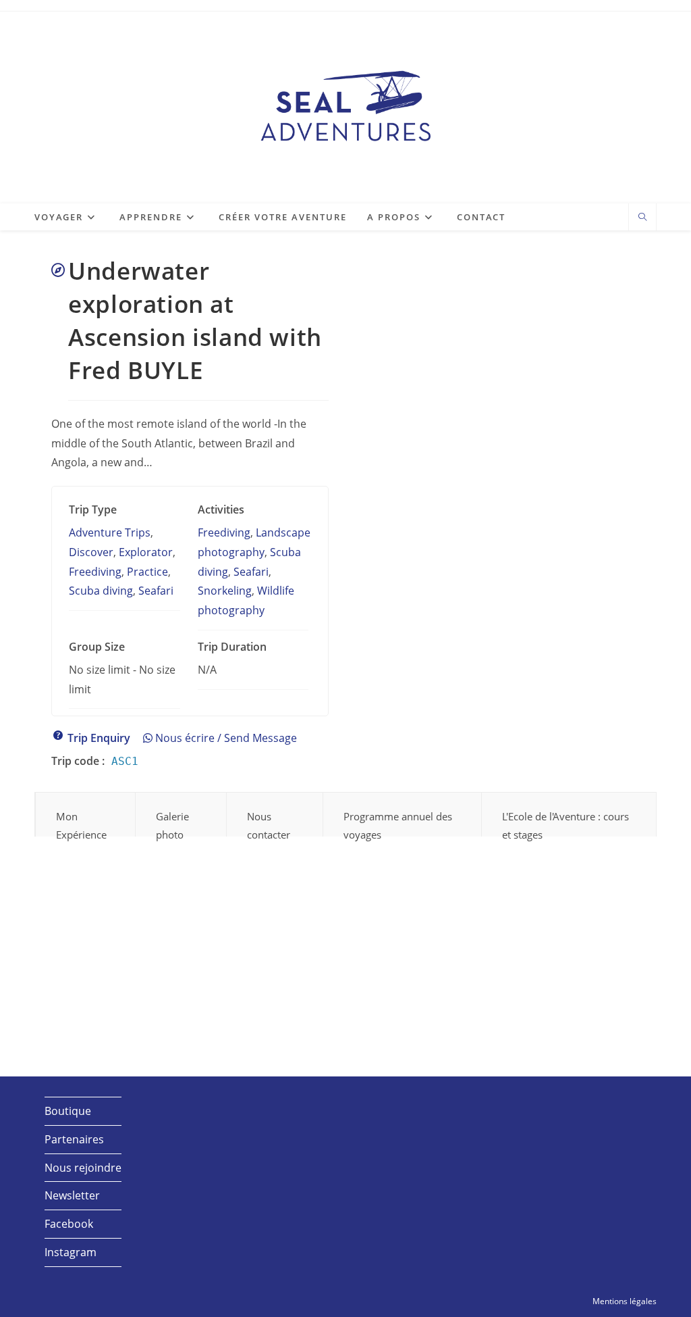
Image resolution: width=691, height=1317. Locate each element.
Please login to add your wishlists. (58, 270)
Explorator (146, 552)
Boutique (68, 1110)
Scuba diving (101, 590)
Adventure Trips (109, 532)
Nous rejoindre (83, 1167)
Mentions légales (624, 1301)
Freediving (95, 571)
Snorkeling (225, 590)
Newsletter (72, 1195)
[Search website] (642, 217)
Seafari (155, 590)
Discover (91, 552)
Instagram (70, 1252)
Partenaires (74, 1139)
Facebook (69, 1223)
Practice (147, 571)
